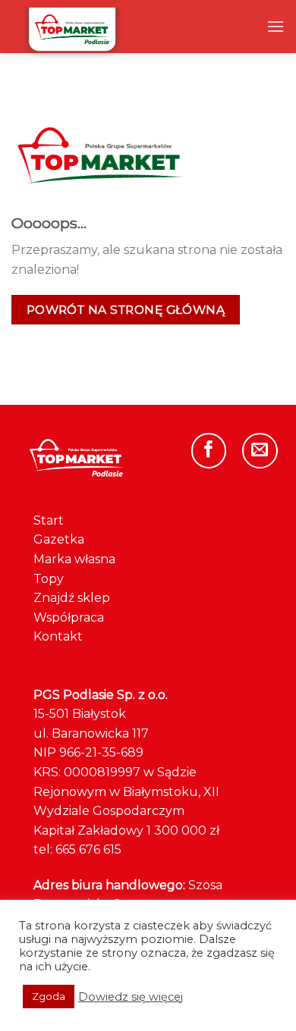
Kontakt (58, 636)
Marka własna (74, 559)
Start (48, 520)
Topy (48, 579)
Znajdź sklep (71, 598)
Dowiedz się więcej (130, 997)
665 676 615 (88, 849)
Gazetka (58, 539)
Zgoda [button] (48, 996)
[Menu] (275, 26)
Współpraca (68, 617)
